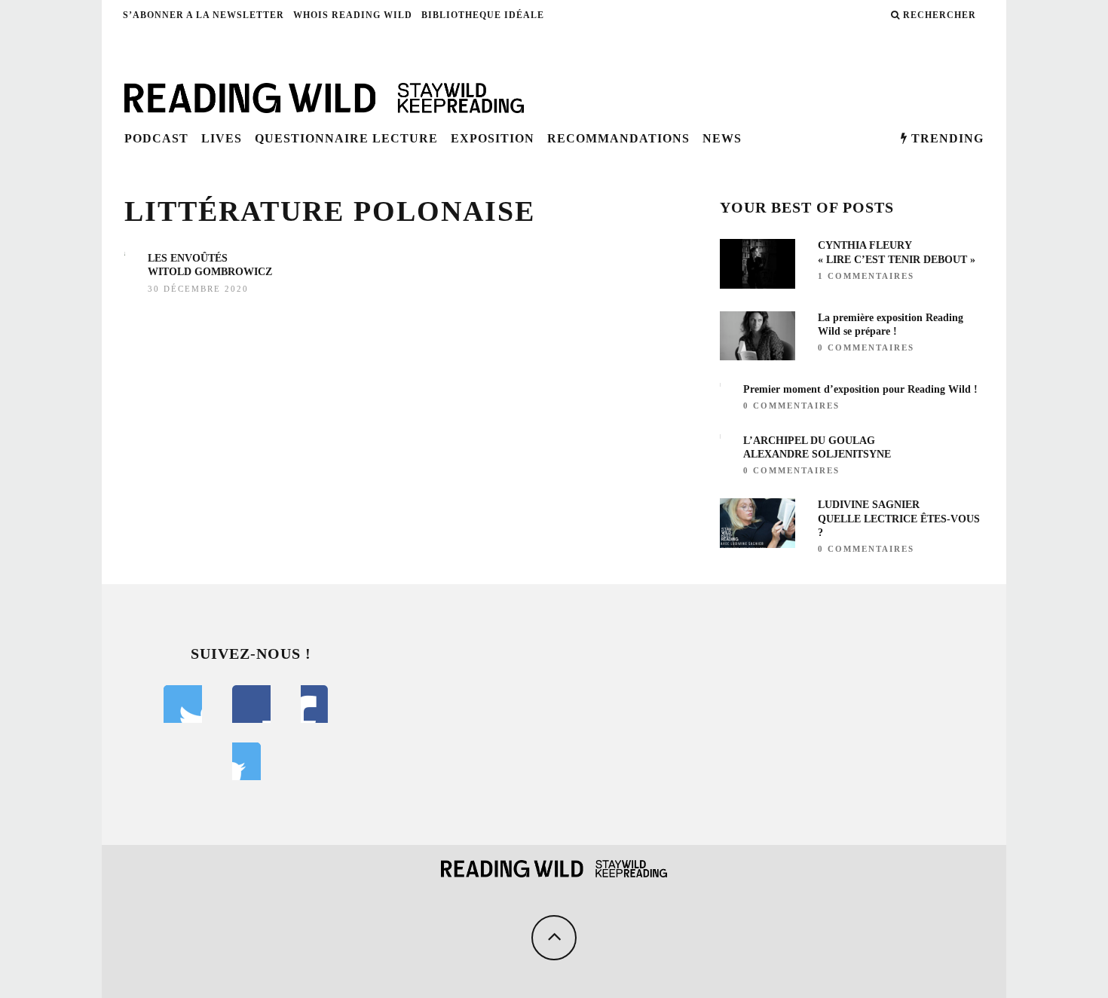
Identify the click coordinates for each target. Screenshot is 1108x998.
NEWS (722, 138)
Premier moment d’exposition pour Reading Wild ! (860, 389)
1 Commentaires (866, 275)
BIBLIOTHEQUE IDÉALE (482, 15)
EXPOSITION (492, 138)
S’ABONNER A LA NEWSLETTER (203, 15)
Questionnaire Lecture (346, 138)
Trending (946, 138)
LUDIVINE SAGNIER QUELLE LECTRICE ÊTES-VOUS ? (899, 518)
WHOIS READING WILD (352, 15)
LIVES (221, 138)
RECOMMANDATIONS (618, 138)
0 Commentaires (866, 347)
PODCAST (156, 138)
